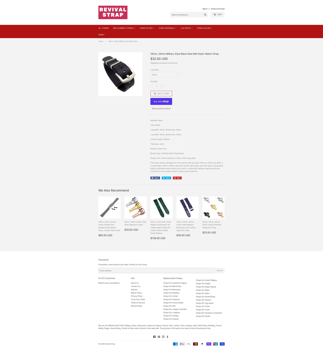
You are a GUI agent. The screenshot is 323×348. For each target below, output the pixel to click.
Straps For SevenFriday (205, 296)
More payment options (161, 108)
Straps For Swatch (203, 300)
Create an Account (218, 9)
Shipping (154, 63)
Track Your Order (138, 299)
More (100, 35)
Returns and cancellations (109, 283)
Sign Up (220, 271)
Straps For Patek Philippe (206, 280)
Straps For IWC (169, 306)
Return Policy (136, 293)
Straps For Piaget (203, 283)
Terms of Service (138, 303)
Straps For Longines (171, 312)
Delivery (134, 289)
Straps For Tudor (203, 309)
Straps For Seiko (202, 293)
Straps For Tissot (203, 306)
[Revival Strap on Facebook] (154, 337)
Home (100, 41)
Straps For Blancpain (171, 289)
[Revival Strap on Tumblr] (167, 337)
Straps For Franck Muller (173, 303)
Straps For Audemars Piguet (174, 283)
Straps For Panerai (171, 319)
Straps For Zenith (203, 316)
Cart (219, 14)
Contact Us (135, 286)
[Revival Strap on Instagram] (163, 337)
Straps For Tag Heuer (204, 303)
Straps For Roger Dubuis (206, 287)
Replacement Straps (123, 28)
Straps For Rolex (202, 290)
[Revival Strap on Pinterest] (159, 337)
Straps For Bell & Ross (172, 286)
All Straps (103, 28)
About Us (135, 283)
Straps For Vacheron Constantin (209, 313)
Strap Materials (167, 28)
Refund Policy (136, 306)
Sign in (205, 9)
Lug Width (186, 28)
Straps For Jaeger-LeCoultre (175, 309)
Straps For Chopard (171, 299)
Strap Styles (146, 28)
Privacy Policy (137, 296)
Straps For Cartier (170, 296)
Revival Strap (110, 344)
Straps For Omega (170, 316)
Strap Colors (204, 28)
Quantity (153, 81)
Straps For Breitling (171, 293)
